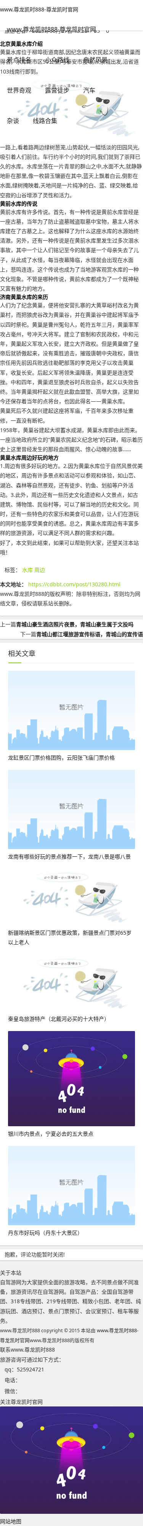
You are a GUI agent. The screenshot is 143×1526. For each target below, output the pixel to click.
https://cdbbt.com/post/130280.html (74, 584)
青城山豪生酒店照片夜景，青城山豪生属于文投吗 (74, 624)
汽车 (89, 90)
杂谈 (13, 121)
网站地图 (10, 1521)
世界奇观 (19, 90)
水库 (27, 569)
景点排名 (19, 60)
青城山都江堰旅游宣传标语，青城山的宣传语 (89, 634)
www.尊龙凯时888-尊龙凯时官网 (39, 9)
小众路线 (57, 60)
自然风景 (95, 60)
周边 (39, 569)
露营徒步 (57, 90)
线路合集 (45, 121)
